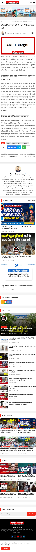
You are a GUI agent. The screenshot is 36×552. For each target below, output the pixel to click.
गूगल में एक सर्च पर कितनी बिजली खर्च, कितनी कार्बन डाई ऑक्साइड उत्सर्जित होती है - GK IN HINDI (20, 403)
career (8, 143)
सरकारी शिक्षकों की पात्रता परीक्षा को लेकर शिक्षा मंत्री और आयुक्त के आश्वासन (21, 395)
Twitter (19, 147)
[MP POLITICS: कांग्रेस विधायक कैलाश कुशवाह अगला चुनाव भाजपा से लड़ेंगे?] (4, 372)
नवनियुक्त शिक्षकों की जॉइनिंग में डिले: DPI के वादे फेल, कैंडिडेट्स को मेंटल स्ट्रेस (17, 286)
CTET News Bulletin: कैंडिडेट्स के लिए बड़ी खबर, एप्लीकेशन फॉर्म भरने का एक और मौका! (20, 379)
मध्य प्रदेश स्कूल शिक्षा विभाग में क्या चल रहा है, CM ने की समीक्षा (8, 431)
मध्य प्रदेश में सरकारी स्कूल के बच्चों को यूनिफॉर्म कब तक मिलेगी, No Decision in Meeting (16, 257)
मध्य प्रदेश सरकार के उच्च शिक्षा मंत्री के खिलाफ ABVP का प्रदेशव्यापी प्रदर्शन (8, 449)
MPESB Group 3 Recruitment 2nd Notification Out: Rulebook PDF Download (17, 227)
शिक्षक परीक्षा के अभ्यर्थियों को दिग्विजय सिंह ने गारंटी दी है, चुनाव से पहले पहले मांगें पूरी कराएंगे (26, 494)
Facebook (13, 147)
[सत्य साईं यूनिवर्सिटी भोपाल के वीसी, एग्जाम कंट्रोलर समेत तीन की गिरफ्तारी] (4, 348)
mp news (8, 22)
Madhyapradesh (16, 143)
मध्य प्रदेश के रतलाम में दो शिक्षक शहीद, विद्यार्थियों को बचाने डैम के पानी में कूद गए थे (22, 363)
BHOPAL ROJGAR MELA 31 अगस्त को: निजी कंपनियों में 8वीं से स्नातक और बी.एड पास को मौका (7, 475)
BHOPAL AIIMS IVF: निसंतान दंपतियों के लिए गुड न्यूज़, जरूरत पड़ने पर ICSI (22, 387)
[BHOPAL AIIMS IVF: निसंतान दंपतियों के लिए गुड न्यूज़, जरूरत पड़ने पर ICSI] (4, 388)
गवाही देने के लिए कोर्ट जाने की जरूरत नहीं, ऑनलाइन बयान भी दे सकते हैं (22, 355)
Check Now (4, 544)
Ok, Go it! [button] (5, 548)
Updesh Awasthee (17, 174)
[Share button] (28, 147)
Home (2, 22)
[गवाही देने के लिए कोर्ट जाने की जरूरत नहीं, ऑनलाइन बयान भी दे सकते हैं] (4, 356)
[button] (30, 2)
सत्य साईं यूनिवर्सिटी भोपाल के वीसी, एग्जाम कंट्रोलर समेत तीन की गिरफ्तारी (22, 347)
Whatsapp (24, 147)
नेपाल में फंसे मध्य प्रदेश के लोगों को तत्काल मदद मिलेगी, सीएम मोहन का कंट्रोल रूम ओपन (25, 449)
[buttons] (12, 536)
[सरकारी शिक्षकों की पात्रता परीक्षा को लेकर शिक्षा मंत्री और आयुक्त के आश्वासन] (4, 396)
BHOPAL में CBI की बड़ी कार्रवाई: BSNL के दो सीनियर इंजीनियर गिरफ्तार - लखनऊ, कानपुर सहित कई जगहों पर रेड (26, 475)
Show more (31, 200)
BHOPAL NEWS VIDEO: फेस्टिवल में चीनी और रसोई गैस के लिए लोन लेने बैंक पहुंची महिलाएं (8, 494)
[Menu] (2, 2)
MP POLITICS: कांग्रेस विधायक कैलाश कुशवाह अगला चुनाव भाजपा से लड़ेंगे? (22, 371)
